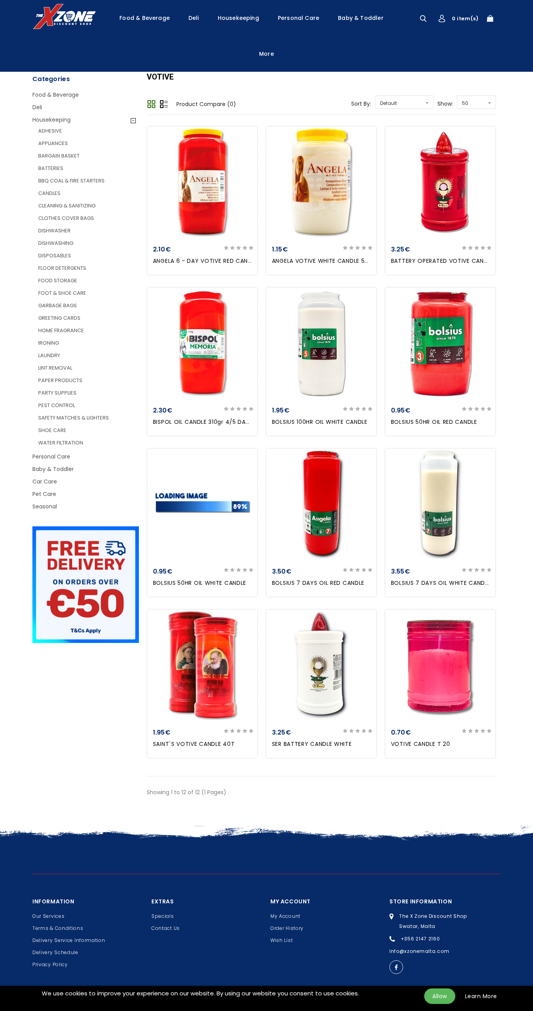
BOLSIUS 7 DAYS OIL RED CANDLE (318, 583)
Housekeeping (238, 18)
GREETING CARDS (59, 318)
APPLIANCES (53, 143)
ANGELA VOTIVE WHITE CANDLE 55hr (323, 261)
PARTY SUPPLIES (57, 393)
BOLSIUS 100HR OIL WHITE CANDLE (320, 422)
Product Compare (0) (206, 104)
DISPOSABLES (54, 255)
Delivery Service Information (68, 940)
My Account (285, 916)
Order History (287, 928)
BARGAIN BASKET (59, 155)
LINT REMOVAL (55, 368)
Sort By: (361, 104)
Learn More (481, 996)
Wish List (281, 940)
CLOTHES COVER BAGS (66, 218)
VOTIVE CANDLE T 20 (420, 744)
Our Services (48, 916)
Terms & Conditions (58, 928)
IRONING (48, 343)
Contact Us (165, 928)
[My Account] (442, 18)
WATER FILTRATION (60, 442)
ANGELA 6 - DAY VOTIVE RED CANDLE (205, 261)
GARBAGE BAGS (57, 305)
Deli (193, 18)
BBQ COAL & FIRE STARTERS (71, 180)
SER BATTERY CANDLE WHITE (312, 744)
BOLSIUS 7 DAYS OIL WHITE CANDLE (441, 583)
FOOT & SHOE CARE (62, 293)
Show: (445, 104)
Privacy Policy (50, 964)
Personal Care (298, 18)
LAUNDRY (49, 355)
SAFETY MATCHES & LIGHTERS (73, 417)
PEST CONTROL (56, 405)
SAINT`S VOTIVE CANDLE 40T (194, 744)
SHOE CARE (52, 430)
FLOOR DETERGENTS (62, 268)
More (266, 54)
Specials (162, 916)
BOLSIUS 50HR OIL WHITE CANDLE (199, 583)
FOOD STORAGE (57, 280)
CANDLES (49, 193)
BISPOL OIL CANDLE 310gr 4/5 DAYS (203, 422)
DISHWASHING (55, 243)
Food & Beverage (144, 18)
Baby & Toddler (361, 18)
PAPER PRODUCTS (60, 380)
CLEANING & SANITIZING (67, 205)
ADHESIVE (50, 131)
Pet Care (44, 494)
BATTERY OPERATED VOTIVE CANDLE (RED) (451, 261)
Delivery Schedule (55, 952)
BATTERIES (50, 168)
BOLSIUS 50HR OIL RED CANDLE (434, 422)
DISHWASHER (54, 230)
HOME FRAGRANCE (61, 330)
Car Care (44, 481)
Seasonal (44, 506)
